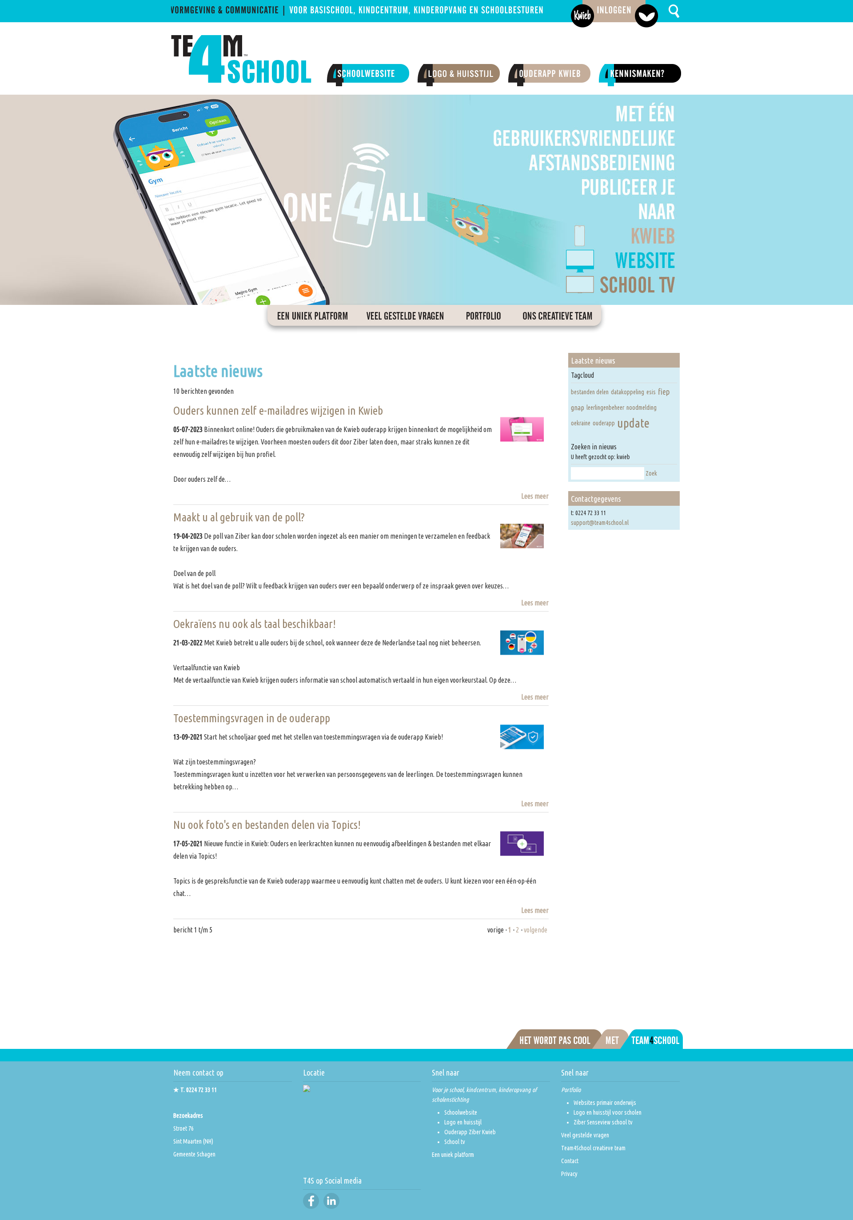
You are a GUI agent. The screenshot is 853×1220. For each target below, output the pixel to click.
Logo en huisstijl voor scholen (608, 1112)
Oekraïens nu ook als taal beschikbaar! (254, 623)
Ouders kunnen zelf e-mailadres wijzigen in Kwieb (278, 410)
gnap (577, 408)
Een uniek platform (453, 1154)
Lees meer (535, 496)
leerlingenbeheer (605, 407)
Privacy (569, 1173)
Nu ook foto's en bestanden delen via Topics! (267, 824)
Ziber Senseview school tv (603, 1122)
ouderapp (604, 423)
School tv (454, 1141)
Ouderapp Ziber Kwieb (470, 1132)
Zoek (651, 473)
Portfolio (571, 1089)
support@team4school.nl (600, 522)
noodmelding (641, 407)
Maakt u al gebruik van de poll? (239, 517)
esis (651, 392)
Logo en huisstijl (463, 1122)
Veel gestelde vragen (585, 1135)
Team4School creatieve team (593, 1148)
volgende (535, 930)
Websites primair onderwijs (605, 1102)
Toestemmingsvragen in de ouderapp (251, 718)
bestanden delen (590, 392)
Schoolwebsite (460, 1112)
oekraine (580, 423)
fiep (664, 391)
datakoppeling (627, 392)
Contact (569, 1160)
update (633, 423)
